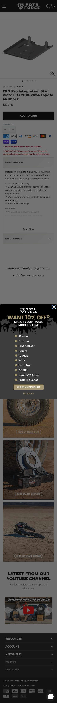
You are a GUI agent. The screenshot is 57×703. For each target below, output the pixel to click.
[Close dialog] (54, 307)
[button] (28, 387)
